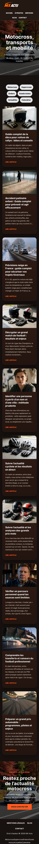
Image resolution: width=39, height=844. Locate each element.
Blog (14, 18)
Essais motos (25, 93)
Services (29, 13)
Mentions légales (16, 823)
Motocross (12, 87)
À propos (19, 13)
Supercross (26, 87)
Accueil (9, 13)
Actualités (12, 100)
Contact (23, 18)
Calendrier (26, 100)
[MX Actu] (19, 5)
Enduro (12, 93)
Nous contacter (19, 807)
